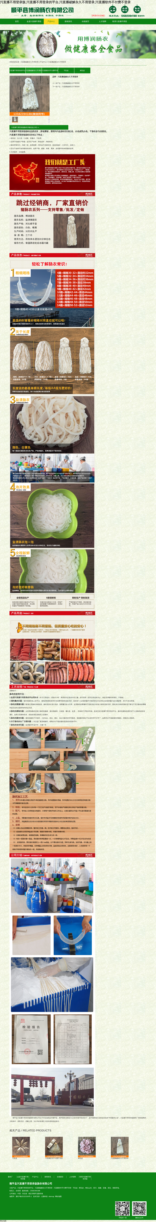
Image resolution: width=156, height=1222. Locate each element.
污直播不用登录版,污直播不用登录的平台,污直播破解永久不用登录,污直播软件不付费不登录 (65, 2)
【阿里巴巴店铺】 (98, 16)
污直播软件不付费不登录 (50, 71)
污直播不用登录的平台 (17, 70)
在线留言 (85, 21)
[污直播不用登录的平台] (43, 6)
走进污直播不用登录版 (34, 24)
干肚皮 (66, 70)
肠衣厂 (10, 1177)
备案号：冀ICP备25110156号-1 (20, 1196)
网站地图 (58, 1196)
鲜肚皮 (82, 70)
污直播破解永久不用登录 (29, 62)
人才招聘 (102, 21)
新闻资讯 (68, 21)
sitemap (51, 1196)
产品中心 (51, 21)
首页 (17, 21)
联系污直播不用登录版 (119, 24)
